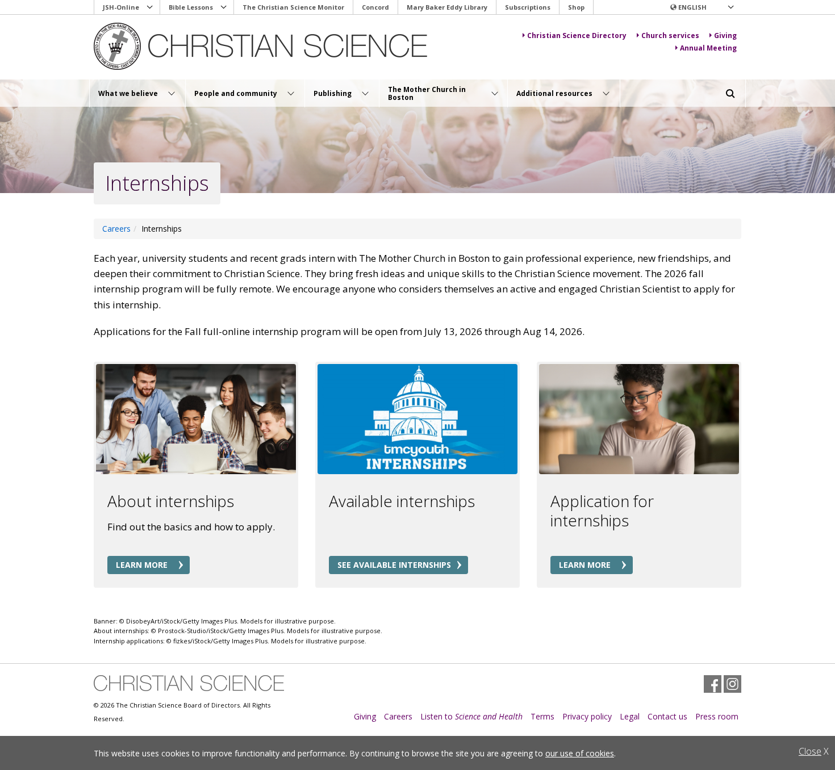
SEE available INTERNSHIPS (394, 564)
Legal (630, 716)
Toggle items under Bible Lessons (224, 7)
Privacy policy (587, 716)
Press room (716, 716)
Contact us (667, 716)
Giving (365, 716)
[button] (701, 7)
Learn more (142, 564)
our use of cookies (579, 753)
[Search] (730, 94)
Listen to (471, 716)
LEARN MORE (585, 564)
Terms (542, 716)
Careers (398, 716)
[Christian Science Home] (262, 46)
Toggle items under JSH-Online (150, 7)
